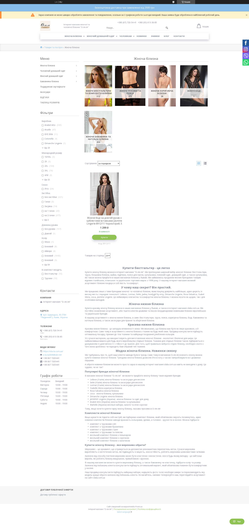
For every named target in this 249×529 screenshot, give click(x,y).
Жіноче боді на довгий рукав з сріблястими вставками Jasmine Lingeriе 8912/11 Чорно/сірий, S (104, 220)
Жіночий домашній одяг (101, 36)
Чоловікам (125, 36)
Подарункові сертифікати (52, 86)
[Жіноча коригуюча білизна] (162, 86)
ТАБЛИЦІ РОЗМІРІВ (50, 102)
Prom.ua (138, 506)
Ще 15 (47, 180)
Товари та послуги (53, 47)
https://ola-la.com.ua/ (53, 351)
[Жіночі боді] (194, 86)
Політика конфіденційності (149, 509)
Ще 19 (47, 148)
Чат (239, 521)
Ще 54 (47, 265)
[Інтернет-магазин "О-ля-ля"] (45, 26)
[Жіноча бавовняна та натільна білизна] (98, 131)
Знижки (155, 36)
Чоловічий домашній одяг (52, 70)
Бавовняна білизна (49, 81)
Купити (104, 237)
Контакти (179, 36)
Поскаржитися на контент (125, 509)
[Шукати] (166, 27)
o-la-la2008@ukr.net (52, 355)
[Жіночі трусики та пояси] (130, 86)
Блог (166, 36)
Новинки (142, 36)
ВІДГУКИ (44, 97)
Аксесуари (45, 92)
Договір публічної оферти (53, 494)
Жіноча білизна (73, 36)
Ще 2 (46, 220)
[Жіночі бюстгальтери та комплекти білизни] (98, 86)
